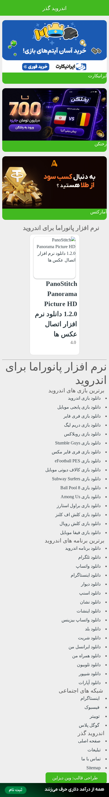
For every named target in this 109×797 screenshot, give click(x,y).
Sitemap (93, 767)
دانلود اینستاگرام (86, 575)
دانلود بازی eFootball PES (78, 460)
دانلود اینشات (89, 611)
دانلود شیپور (90, 673)
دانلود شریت (89, 637)
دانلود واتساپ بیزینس (81, 619)
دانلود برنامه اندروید (83, 548)
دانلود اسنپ (90, 593)
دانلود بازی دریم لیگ (82, 425)
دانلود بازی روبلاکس (82, 434)
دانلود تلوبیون (89, 664)
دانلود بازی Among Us (81, 496)
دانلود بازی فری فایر (82, 416)
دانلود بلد (93, 628)
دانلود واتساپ (88, 566)
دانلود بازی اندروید (84, 398)
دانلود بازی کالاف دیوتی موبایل (73, 469)
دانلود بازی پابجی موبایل (79, 407)
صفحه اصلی (89, 740)
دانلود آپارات (90, 682)
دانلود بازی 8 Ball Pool (80, 487)
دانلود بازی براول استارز (79, 505)
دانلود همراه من (86, 655)
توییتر (95, 716)
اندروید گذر (54, 8)
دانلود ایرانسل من (84, 646)
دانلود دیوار (91, 584)
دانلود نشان (90, 602)
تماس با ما (91, 758)
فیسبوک (92, 707)
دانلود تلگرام (89, 557)
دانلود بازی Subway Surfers (76, 478)
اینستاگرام (90, 698)
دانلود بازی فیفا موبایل (80, 532)
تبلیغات (94, 749)
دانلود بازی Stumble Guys (78, 443)
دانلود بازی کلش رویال (80, 523)
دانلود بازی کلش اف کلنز (78, 514)
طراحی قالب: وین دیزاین (75, 777)
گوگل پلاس (90, 725)
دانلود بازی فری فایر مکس (76, 451)
